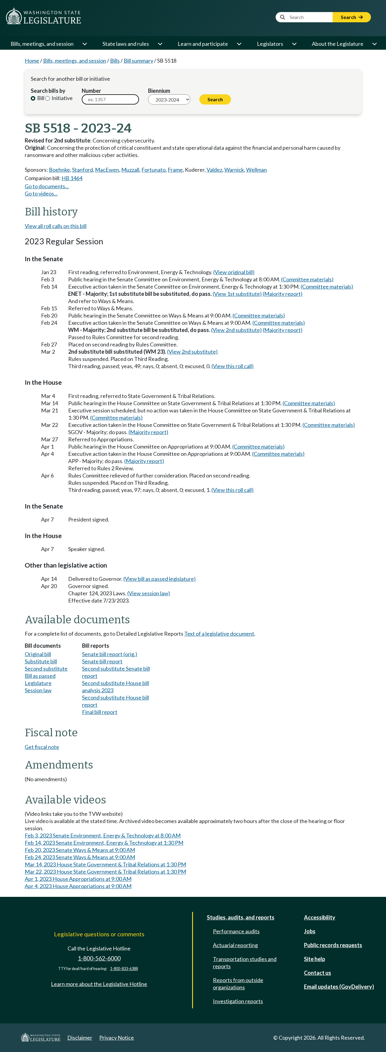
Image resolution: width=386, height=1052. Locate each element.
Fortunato (153, 169)
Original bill (38, 654)
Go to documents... (47, 186)
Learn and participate (203, 43)
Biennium (159, 90)
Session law (38, 690)
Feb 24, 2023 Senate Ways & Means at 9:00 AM (80, 857)
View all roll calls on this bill (56, 226)
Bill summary (138, 60)
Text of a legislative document (219, 633)
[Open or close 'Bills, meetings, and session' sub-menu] (84, 44)
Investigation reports (238, 1001)
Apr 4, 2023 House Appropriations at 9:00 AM (78, 886)
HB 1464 (72, 178)
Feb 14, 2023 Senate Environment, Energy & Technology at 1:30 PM (104, 842)
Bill (40, 98)
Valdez (214, 169)
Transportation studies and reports (245, 962)
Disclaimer (79, 1037)
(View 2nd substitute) (236, 330)
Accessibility (319, 917)
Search (349, 17)
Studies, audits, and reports (240, 917)
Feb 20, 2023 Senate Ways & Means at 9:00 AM (80, 850)
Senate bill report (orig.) (109, 654)
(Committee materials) (307, 279)
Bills (115, 60)
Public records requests (333, 945)
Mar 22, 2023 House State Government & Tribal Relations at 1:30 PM (105, 871)
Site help (314, 959)
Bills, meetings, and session (42, 43)
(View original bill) (234, 272)
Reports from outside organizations (238, 984)
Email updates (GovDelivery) (339, 986)
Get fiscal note (42, 747)
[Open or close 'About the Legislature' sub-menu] (374, 44)
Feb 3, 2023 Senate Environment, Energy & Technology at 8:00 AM (103, 835)
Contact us (317, 972)
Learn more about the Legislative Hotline (99, 984)
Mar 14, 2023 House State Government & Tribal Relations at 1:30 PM (105, 864)
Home (32, 60)
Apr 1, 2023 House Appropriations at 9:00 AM (78, 878)
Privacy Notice (116, 1037)
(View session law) (148, 593)
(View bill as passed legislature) (159, 578)
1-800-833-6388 (124, 968)
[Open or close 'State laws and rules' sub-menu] (160, 44)
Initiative (62, 98)
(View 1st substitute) (237, 293)
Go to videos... (41, 193)
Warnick (234, 169)
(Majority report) (282, 293)
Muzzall (130, 169)
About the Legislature (337, 43)
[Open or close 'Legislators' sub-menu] (294, 44)
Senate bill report (102, 661)
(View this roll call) (232, 366)
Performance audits (236, 931)
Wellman (256, 169)
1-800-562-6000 (99, 958)
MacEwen (107, 169)
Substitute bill (41, 661)
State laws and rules (126, 43)
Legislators (270, 43)
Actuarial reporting (235, 945)
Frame (175, 169)
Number (91, 90)
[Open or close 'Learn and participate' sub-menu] (239, 44)
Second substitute (46, 668)
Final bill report (99, 712)
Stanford (82, 169)
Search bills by (48, 90)
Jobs (309, 931)
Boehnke (59, 169)
